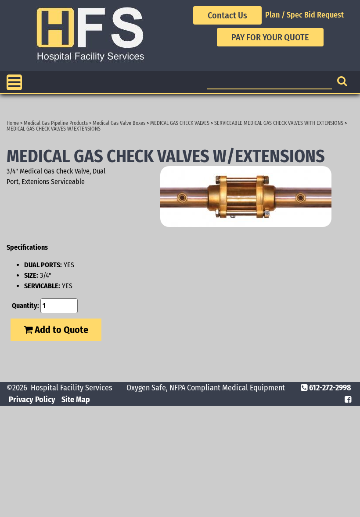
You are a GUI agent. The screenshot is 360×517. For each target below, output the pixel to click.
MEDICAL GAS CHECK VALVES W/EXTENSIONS (54, 129)
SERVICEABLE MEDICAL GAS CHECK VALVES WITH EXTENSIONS (278, 123)
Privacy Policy (32, 399)
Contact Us (227, 15)
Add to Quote (60, 330)
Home (13, 123)
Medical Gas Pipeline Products (56, 123)
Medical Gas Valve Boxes (119, 123)
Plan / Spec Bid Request (304, 15)
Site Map (75, 399)
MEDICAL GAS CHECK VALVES (179, 123)
